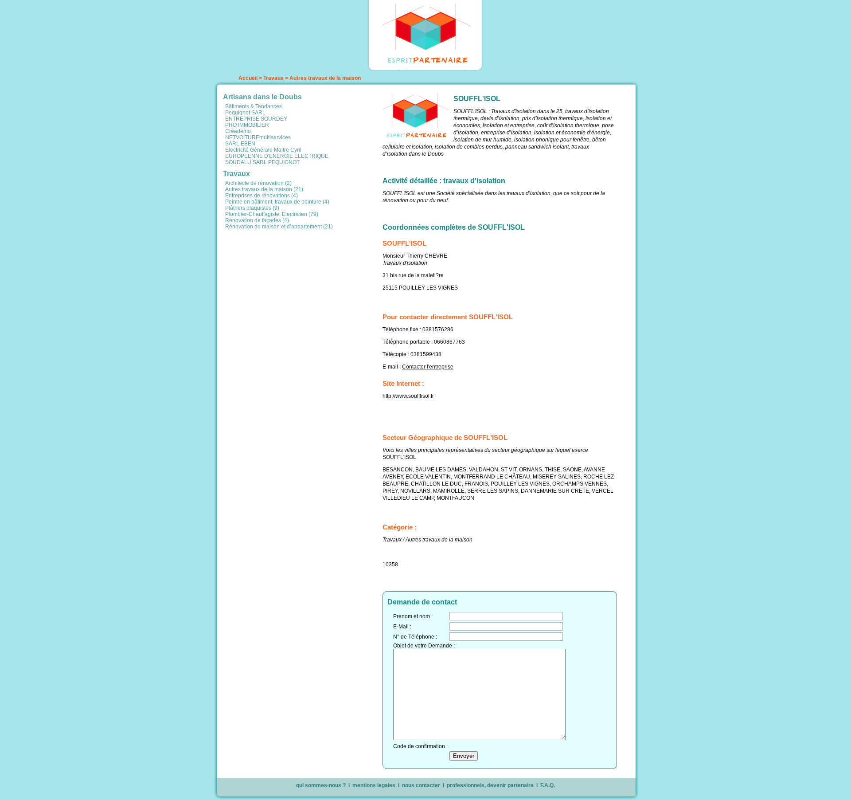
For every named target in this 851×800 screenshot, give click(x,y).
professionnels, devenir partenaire (490, 785)
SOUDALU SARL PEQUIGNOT (262, 162)
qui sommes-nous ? (321, 785)
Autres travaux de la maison (325, 78)
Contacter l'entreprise (427, 367)
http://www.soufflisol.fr (408, 396)
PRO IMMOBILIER (247, 125)
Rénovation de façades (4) (257, 220)
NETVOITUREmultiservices (258, 137)
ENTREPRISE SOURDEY (256, 119)
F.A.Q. (547, 785)
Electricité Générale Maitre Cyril (263, 150)
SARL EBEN (240, 144)
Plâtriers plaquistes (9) (252, 208)
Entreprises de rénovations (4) (261, 195)
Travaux (273, 78)
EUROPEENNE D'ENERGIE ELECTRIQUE (276, 156)
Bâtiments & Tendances (253, 106)
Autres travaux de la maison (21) (264, 189)
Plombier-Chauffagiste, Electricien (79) (271, 214)
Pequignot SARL (245, 113)
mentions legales (373, 785)
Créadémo (238, 131)
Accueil (248, 78)
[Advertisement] (300, 294)
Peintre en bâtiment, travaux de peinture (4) (277, 202)
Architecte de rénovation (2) (258, 183)
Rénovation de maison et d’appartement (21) (279, 227)
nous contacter (421, 785)
